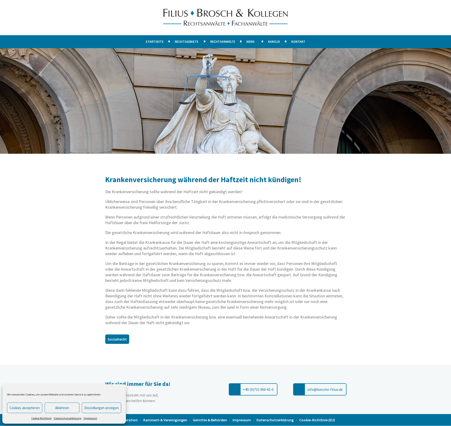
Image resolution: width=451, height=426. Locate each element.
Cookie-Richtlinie (41, 418)
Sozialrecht (117, 339)
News (250, 41)
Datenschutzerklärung (67, 418)
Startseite (154, 41)
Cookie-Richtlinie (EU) (317, 420)
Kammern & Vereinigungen (165, 420)
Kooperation (127, 420)
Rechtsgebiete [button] (186, 41)
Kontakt (298, 41)
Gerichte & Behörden (210, 420)
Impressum (90, 418)
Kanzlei (274, 41)
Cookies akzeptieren (25, 408)
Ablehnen (62, 408)
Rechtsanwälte (222, 41)
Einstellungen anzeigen (101, 408)
